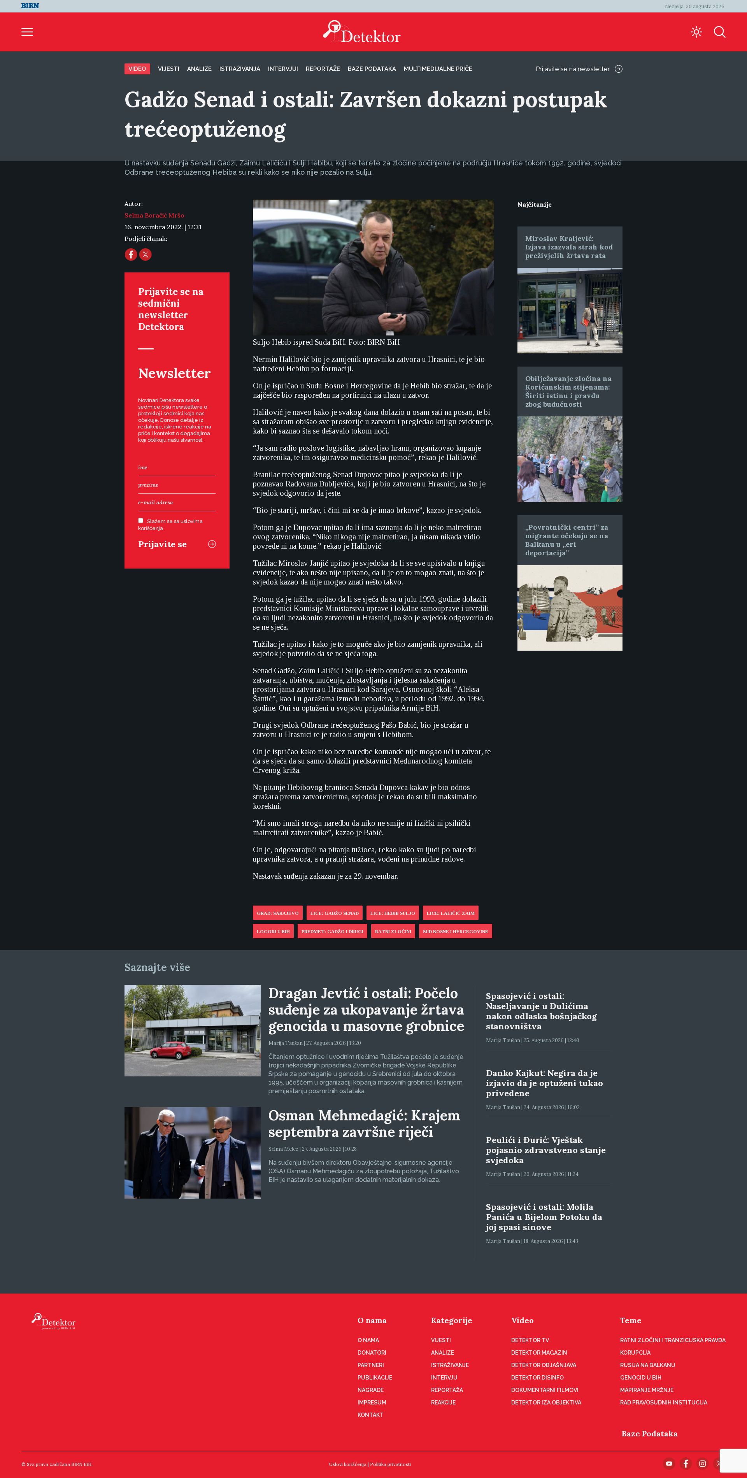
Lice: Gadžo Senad (334, 913)
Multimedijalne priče (438, 68)
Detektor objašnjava (543, 1365)
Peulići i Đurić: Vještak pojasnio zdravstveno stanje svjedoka (546, 1150)
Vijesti (168, 68)
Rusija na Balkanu (647, 1365)
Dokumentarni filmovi (545, 1390)
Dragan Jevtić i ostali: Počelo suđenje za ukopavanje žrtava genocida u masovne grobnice (366, 1009)
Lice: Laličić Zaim (451, 913)
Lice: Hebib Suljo (392, 913)
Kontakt (371, 1415)
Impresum (372, 1402)
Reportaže (323, 68)
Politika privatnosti (390, 1464)
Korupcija (635, 1353)
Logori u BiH (273, 931)
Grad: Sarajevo (278, 913)
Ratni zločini (393, 931)
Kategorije (451, 1320)
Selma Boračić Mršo (154, 215)
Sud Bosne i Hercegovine (455, 931)
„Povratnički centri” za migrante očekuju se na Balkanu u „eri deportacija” (566, 540)
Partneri (371, 1365)
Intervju (444, 1377)
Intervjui (283, 68)
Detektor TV (530, 1340)
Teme (631, 1320)
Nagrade (371, 1390)
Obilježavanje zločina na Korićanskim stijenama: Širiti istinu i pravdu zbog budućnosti (568, 391)
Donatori (372, 1353)
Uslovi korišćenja (347, 1464)
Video (137, 68)
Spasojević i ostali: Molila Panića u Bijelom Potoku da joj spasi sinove (544, 1216)
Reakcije (443, 1402)
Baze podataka (372, 68)
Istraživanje (450, 1365)
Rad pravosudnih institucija (663, 1402)
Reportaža (447, 1390)
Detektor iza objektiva (546, 1402)
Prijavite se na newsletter (573, 69)
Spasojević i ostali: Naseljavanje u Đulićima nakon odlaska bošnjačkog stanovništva (541, 1011)
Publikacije (375, 1377)
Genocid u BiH (640, 1377)
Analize (199, 68)
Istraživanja (239, 68)
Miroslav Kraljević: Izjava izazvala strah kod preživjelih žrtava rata (569, 247)
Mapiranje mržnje (646, 1390)
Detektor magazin (539, 1353)
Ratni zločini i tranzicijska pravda (673, 1340)
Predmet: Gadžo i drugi (332, 931)
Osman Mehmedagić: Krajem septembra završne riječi (364, 1123)
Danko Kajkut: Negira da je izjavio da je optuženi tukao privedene (544, 1083)
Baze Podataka (650, 1433)
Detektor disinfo (537, 1377)
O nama (372, 1320)
